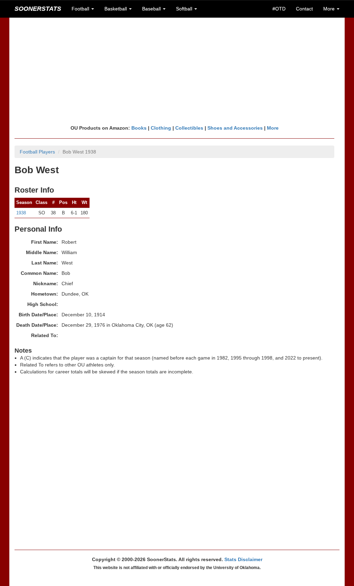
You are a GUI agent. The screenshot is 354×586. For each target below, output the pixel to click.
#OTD (279, 8)
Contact (304, 8)
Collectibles (189, 128)
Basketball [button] (116, 8)
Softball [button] (185, 8)
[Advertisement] (177, 70)
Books (139, 128)
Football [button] (81, 8)
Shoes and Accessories (235, 128)
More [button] (329, 8)
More (273, 128)
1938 (21, 212)
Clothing (161, 128)
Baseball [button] (152, 8)
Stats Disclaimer (243, 559)
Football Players (37, 152)
